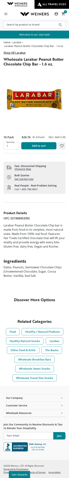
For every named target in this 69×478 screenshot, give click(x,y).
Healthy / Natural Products (42, 331)
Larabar (17, 42)
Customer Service (16, 405)
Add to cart (39, 145)
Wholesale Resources (18, 413)
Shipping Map (23, 169)
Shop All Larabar (15, 53)
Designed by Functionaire (16, 469)
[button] (61, 145)
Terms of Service (37, 472)
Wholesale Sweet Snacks (34, 368)
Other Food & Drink (23, 350)
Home (7, 42)
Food (13, 331)
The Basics (51, 350)
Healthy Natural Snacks (25, 341)
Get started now (24, 179)
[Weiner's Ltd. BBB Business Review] (34, 446)
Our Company (14, 398)
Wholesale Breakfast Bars (34, 359)
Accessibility (54, 472)
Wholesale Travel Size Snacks (34, 378)
